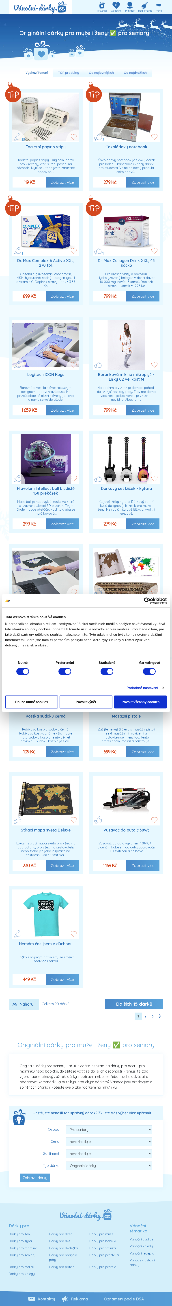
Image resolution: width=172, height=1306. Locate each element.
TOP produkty (68, 73)
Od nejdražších (135, 73)
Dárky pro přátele (102, 1267)
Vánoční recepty (142, 1253)
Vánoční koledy (141, 1246)
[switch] (64, 671)
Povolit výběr (86, 702)
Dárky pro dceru (61, 1234)
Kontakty (46, 1298)
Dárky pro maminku (24, 1248)
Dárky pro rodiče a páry (63, 1257)
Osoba (53, 1129)
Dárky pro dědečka (63, 1248)
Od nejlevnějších (101, 73)
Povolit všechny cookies (140, 702)
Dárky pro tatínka (102, 1248)
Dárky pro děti (60, 1241)
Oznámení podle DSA (124, 1298)
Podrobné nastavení (142, 688)
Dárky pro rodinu (21, 1267)
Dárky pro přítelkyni (104, 1255)
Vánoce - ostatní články (142, 1262)
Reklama (79, 1298)
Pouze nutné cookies (31, 702)
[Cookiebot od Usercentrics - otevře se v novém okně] (147, 600)
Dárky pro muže (101, 1234)
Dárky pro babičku (103, 1241)
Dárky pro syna (20, 1241)
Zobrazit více (62, 182)
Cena (55, 1141)
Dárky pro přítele (61, 1267)
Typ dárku (51, 1165)
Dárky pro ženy (20, 1234)
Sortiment (51, 1153)
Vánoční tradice (141, 1239)
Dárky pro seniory (22, 1255)
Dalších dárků (134, 1004)
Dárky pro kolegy (22, 1274)
